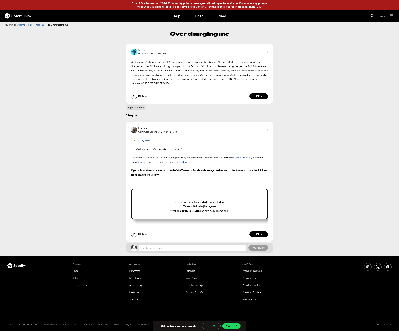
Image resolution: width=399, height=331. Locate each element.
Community (21, 16)
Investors (134, 292)
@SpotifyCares (242, 157)
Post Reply (258, 247)
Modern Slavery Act (123, 324)
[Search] (372, 16)
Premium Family (251, 285)
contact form (183, 162)
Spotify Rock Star (189, 210)
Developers (135, 278)
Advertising (135, 285)
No (213, 325)
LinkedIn (198, 206)
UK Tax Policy (144, 324)
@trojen (146, 140)
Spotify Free (249, 299)
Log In (382, 16)
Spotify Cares (144, 162)
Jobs (75, 278)
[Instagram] (368, 267)
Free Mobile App (195, 285)
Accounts (40, 24)
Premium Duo (249, 278)
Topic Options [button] (135, 107)
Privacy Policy (50, 324)
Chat (199, 16)
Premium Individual (252, 271)
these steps (219, 6)
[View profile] (134, 51)
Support (190, 271)
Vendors (134, 299)
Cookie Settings (70, 324)
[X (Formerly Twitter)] (378, 267)
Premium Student (252, 292)
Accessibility (103, 324)
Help (176, 16)
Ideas (222, 16)
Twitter (187, 206)
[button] (267, 51)
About (76, 271)
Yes (228, 325)
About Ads (88, 324)
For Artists (134, 271)
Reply (258, 96)
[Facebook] (388, 267)
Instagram (210, 206)
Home (22, 24)
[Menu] (391, 16)
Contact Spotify (194, 292)
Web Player (192, 278)
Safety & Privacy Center (28, 324)
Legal (10, 324)
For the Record (81, 285)
